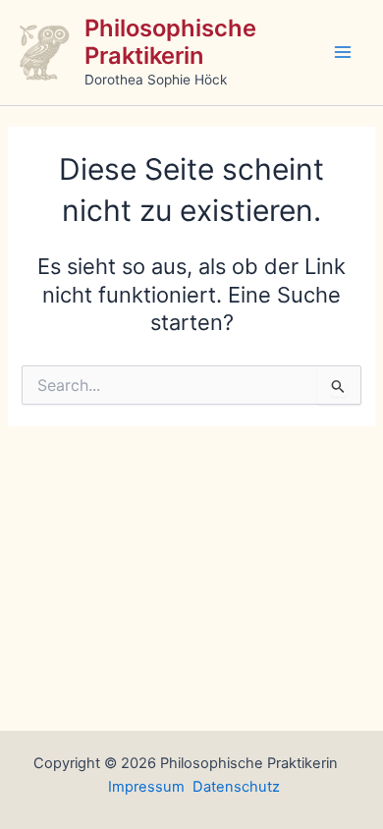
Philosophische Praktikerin (170, 42)
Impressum (146, 787)
